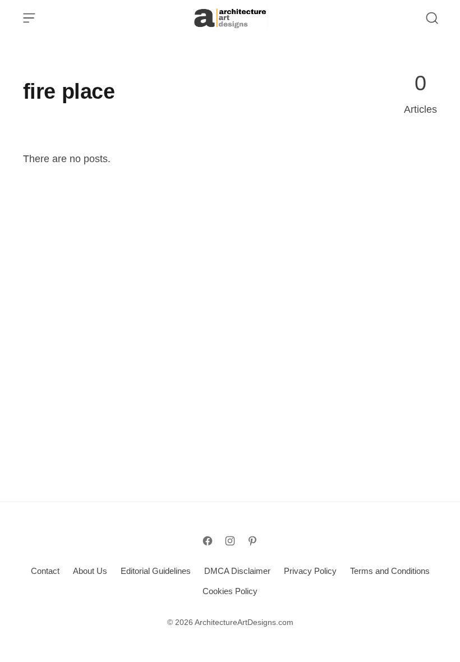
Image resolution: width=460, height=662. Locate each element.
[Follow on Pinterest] (252, 541)
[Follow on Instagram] (230, 541)
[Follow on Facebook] (207, 541)
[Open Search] (432, 18)
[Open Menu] (29, 18)
